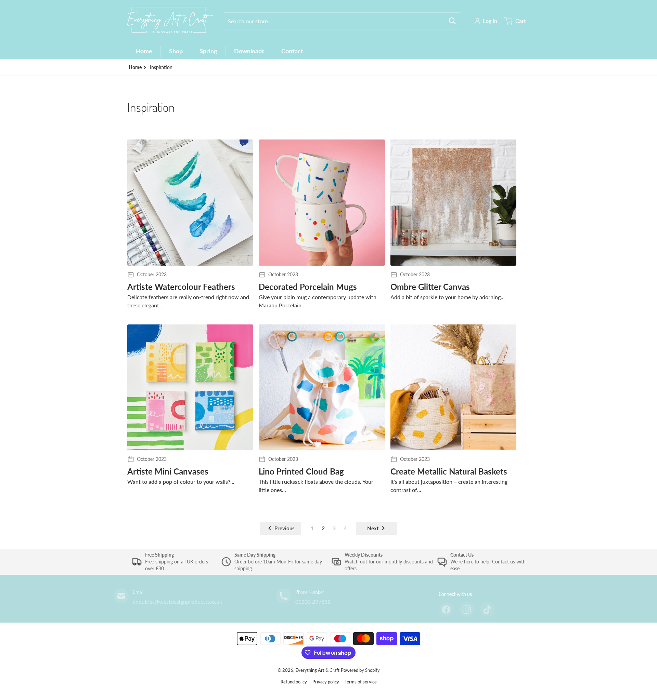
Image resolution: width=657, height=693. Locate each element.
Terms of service (361, 681)
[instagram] (466, 609)
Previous (284, 528)
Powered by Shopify (360, 670)
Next (372, 528)
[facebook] (446, 609)
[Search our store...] (452, 20)
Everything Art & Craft (317, 670)
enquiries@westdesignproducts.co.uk (177, 601)
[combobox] (342, 20)
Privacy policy (325, 681)
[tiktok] (487, 609)
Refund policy (294, 681)
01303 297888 (313, 601)
